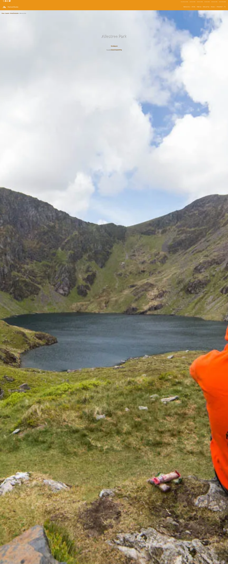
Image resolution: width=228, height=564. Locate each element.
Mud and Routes (13, 7)
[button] (225, 6)
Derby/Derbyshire (14, 13)
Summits (7, 13)
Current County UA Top (116, 49)
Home (2, 13)
